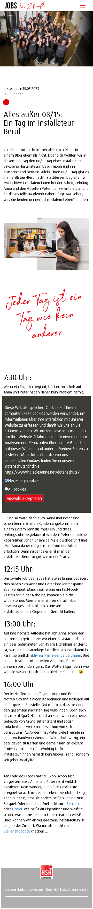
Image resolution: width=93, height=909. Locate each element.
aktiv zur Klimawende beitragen (55, 655)
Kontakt (52, 889)
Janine (70, 797)
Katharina (33, 803)
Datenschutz (15, 889)
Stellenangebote (17, 831)
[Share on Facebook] (6, 102)
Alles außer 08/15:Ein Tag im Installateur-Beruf (40, 122)
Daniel (17, 809)
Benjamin (74, 803)
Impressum (35, 889)
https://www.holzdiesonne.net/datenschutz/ (42, 472)
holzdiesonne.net (74, 889)
